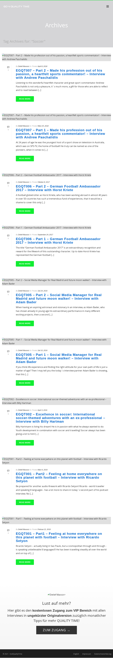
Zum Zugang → (56, 630)
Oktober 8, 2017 (44, 182)
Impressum (86, 654)
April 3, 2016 (42, 410)
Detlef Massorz (23, 66)
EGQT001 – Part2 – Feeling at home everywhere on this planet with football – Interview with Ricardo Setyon (59, 477)
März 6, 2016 (43, 470)
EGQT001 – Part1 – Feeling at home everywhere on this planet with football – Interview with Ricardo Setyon (59, 537)
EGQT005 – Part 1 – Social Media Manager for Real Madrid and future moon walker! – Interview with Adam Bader (59, 358)
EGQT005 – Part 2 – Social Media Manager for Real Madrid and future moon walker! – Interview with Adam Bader (59, 298)
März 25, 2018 (43, 126)
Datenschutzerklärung (102, 654)
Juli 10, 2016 (42, 350)
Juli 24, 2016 (42, 291)
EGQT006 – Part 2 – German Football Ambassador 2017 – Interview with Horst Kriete (58, 188)
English (76, 654)
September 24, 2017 (45, 235)
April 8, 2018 (42, 66)
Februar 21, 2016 (44, 529)
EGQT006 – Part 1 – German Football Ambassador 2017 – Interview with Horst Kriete (58, 240)
